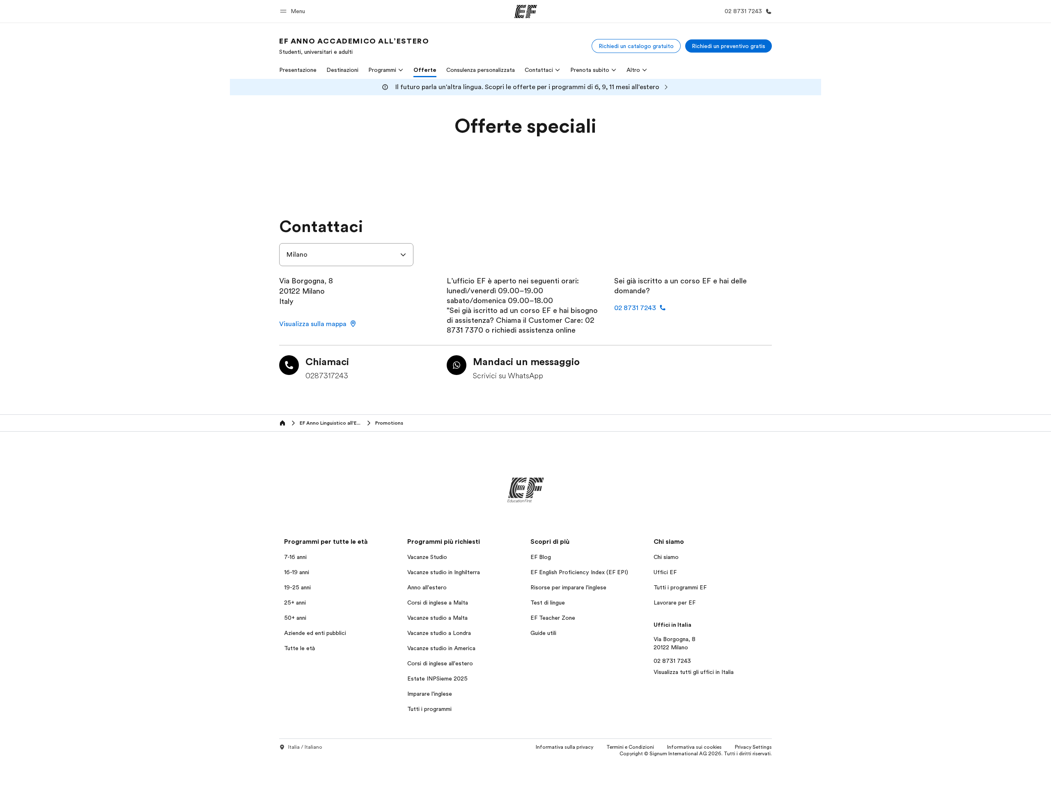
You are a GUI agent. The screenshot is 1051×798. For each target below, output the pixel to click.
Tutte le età (299, 648)
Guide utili (543, 633)
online (565, 330)
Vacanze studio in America (441, 648)
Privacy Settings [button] (753, 747)
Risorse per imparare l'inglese (568, 587)
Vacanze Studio (427, 557)
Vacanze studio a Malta (437, 617)
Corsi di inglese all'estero (440, 663)
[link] (354, 46)
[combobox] (346, 254)
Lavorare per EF (674, 602)
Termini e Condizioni (630, 747)
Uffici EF (665, 572)
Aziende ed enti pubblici (316, 633)
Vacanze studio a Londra (439, 633)
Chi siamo (666, 557)
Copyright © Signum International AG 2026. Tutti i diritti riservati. (696, 754)
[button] (293, 11)
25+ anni (295, 602)
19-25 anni (297, 587)
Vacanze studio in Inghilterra (443, 572)
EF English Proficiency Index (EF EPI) (579, 572)
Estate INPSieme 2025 (437, 678)
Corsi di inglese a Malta (437, 602)
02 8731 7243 (672, 661)
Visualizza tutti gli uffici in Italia (694, 672)
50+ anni (295, 617)
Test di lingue (547, 602)
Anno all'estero (427, 587)
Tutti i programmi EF (680, 587)
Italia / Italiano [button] (305, 747)
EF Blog (540, 557)
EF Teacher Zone (552, 617)
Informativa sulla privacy (564, 747)
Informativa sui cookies (694, 747)
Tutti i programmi (429, 709)
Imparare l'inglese (429, 693)
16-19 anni (296, 572)
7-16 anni (295, 557)
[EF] (525, 11)
